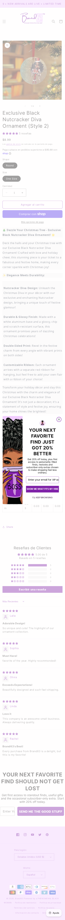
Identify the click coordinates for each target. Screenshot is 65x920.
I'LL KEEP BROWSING (42, 497)
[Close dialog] (59, 419)
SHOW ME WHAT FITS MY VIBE (42, 489)
